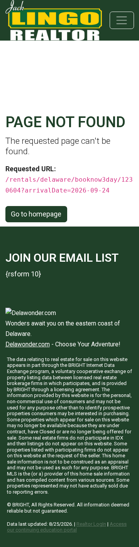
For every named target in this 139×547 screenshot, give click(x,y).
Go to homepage (36, 214)
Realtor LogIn (91, 524)
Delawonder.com (27, 344)
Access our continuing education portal (67, 527)
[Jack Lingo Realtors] (53, 19)
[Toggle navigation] (122, 20)
